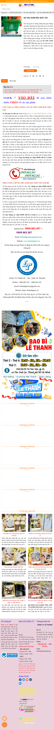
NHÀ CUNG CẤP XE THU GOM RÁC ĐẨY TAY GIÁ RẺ (21, 92)
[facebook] (20, 679)
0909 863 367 (17, 1)
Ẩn (11, 87)
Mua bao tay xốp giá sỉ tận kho (14, 567)
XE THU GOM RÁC (29, 12)
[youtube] (27, 679)
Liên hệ (31, 70)
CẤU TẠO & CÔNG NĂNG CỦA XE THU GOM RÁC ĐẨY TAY (23, 90)
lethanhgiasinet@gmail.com (40, 1)
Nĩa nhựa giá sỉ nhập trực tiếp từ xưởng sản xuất (40, 601)
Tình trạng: (27, 67)
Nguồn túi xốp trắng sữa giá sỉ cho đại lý (40, 534)
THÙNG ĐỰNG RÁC (15, 12)
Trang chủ (4, 12)
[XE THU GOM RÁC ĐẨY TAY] (27, 5)
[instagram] (30, 679)
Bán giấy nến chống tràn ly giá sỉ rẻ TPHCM (14, 534)
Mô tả (4, 81)
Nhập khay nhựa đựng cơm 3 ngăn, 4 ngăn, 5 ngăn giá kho (13, 601)
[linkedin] (20, 683)
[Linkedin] (36, 76)
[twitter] (23, 679)
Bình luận (13, 81)
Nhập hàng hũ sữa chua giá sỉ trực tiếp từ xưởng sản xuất (40, 568)
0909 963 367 (26, 1)
